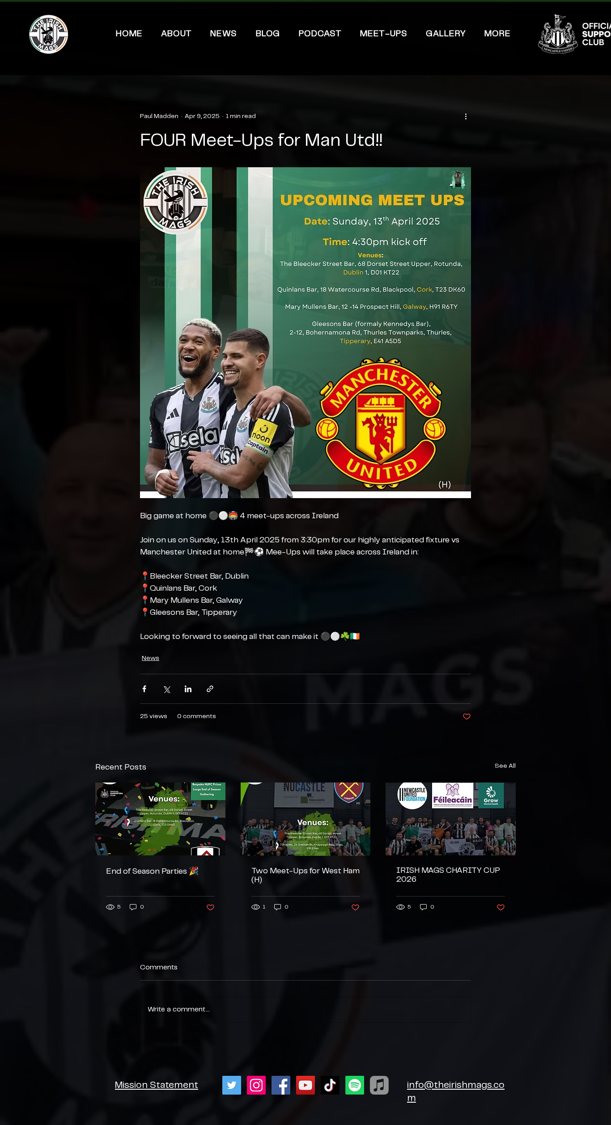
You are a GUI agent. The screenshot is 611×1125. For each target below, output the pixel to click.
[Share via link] (210, 689)
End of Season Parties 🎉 (152, 871)
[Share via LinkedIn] (188, 689)
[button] (497, 34)
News (150, 658)
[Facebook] (281, 1085)
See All (505, 766)
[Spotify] (354, 1085)
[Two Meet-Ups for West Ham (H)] (306, 819)
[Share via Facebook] (144, 689)
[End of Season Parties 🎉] (160, 818)
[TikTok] (330, 1085)
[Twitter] (231, 1085)
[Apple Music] (379, 1085)
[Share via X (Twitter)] (166, 689)
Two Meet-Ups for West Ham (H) (305, 875)
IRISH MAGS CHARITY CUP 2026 (448, 875)
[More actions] (465, 116)
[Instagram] (256, 1085)
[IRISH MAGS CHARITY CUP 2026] (451, 818)
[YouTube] (305, 1085)
